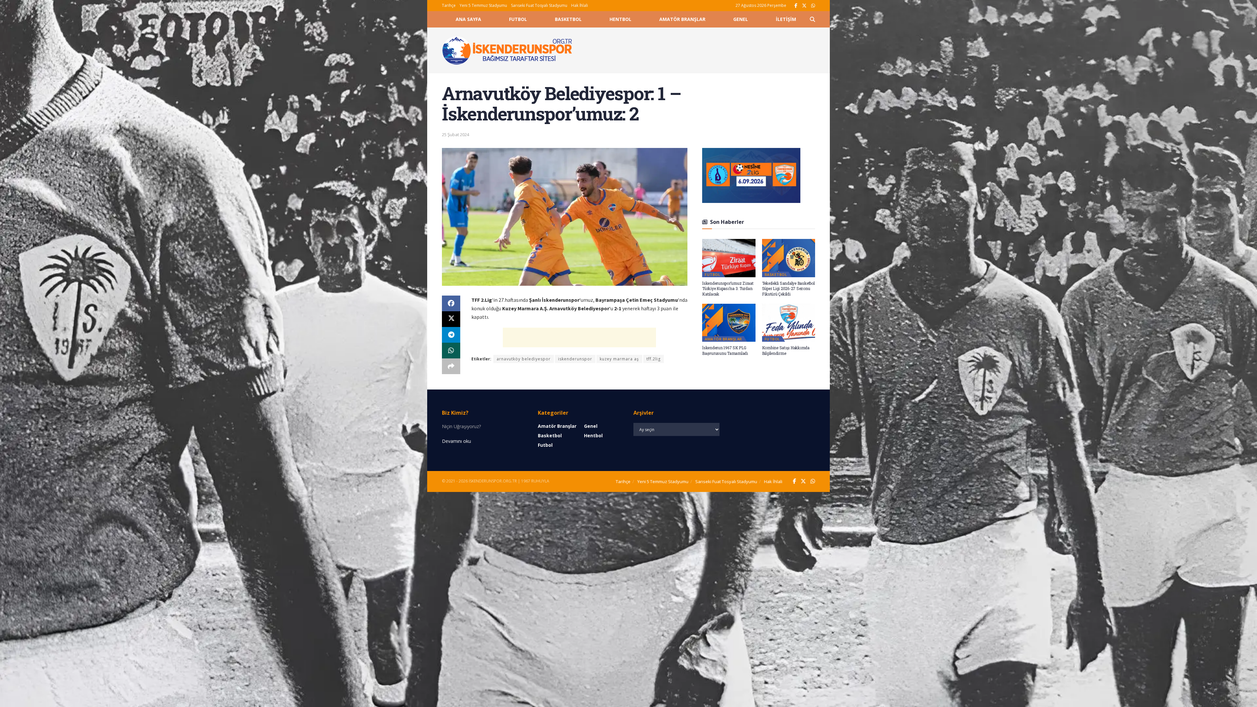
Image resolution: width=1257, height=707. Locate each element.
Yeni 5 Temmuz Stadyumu (483, 5)
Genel (740, 19)
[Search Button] (812, 19)
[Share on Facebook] (451, 303)
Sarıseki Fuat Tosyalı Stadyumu (539, 5)
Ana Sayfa (468, 19)
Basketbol (568, 19)
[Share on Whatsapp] (451, 350)
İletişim (786, 19)
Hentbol (620, 19)
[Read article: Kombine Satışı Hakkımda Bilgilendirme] (788, 323)
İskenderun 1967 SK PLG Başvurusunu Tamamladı (725, 350)
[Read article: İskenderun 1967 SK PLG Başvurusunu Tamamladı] (729, 323)
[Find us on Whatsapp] (813, 5)
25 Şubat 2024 (455, 134)
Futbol (518, 19)
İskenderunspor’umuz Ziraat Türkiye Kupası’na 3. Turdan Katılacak (728, 289)
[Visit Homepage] (507, 50)
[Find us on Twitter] (804, 5)
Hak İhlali (579, 5)
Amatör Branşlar (682, 19)
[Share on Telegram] (451, 335)
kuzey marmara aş (619, 359)
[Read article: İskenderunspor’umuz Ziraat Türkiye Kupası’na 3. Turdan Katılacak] (729, 258)
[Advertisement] (701, 49)
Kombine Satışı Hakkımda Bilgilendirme (786, 350)
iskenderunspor (575, 359)
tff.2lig (654, 359)
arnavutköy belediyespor (524, 359)
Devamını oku (456, 441)
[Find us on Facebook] (795, 5)
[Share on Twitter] (451, 319)
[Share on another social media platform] (451, 366)
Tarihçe (449, 5)
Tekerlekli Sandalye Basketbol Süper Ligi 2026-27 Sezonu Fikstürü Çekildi (788, 289)
